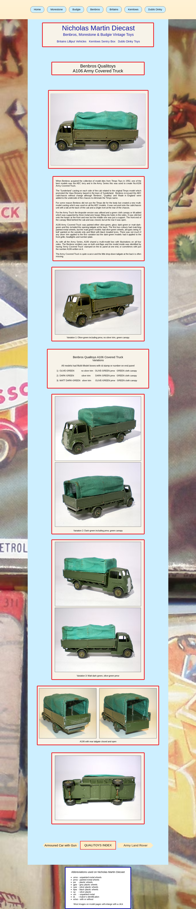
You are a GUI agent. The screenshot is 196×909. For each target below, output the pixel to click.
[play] (139, 163)
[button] (56, 9)
